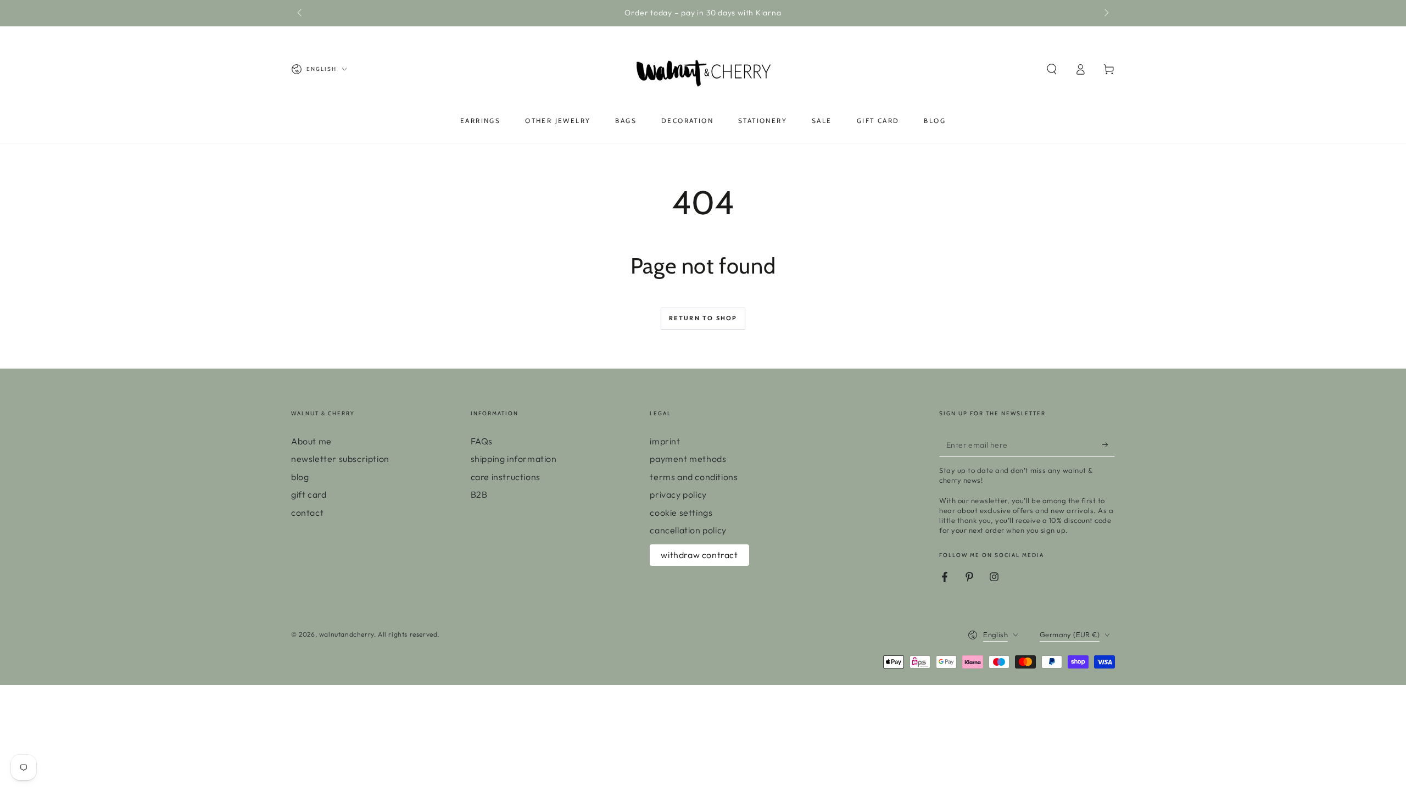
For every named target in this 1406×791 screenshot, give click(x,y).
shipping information (514, 458)
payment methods (688, 458)
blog (300, 476)
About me (311, 441)
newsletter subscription (340, 458)
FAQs (482, 441)
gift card (308, 494)
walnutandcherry (346, 634)
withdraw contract (699, 554)
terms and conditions (694, 476)
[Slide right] (1105, 13)
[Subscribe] (1108, 444)
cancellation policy (688, 530)
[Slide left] (300, 13)
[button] (1051, 69)
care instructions (505, 476)
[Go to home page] (703, 69)
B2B (479, 494)
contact (307, 512)
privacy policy (678, 494)
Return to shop (703, 318)
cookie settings (681, 512)
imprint (665, 441)
